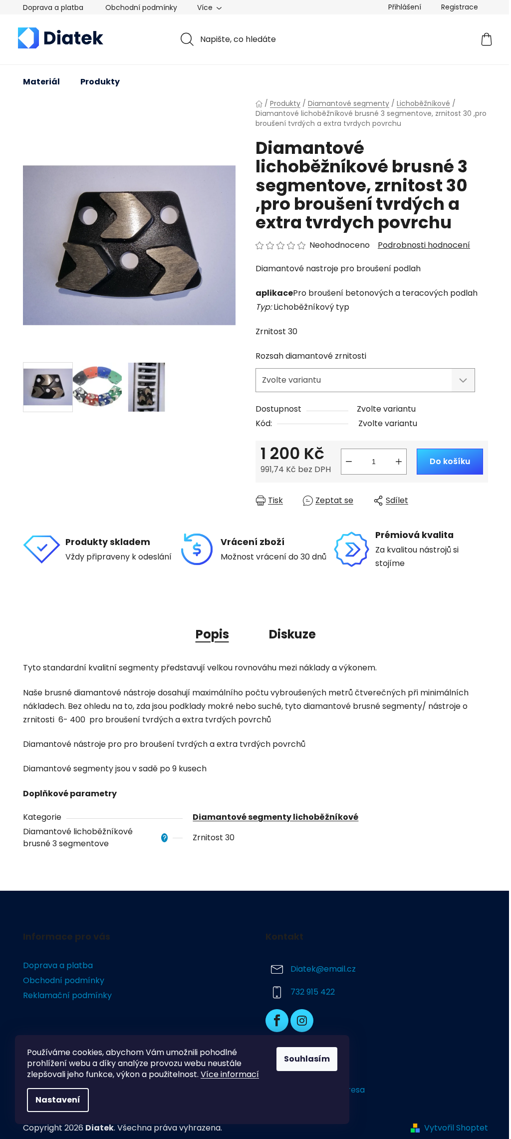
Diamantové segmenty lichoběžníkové (275, 817)
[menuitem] (41, 82)
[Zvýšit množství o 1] (398, 461)
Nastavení (57, 1100)
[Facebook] (276, 1020)
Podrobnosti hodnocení (424, 245)
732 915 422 (312, 992)
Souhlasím (307, 1059)
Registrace (459, 7)
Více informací (230, 1074)
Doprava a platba (53, 7)
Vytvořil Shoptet (456, 1128)
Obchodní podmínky (141, 7)
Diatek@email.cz (323, 969)
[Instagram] (301, 1020)
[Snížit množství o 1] (348, 461)
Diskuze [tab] (292, 634)
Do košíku (450, 461)
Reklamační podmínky (67, 995)
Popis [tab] (212, 634)
